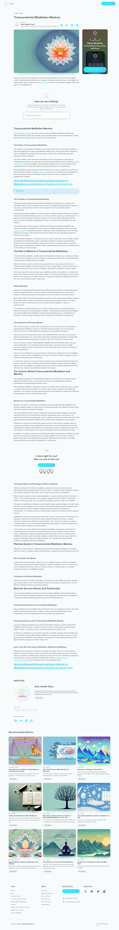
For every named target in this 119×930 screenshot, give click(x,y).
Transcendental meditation (23, 133)
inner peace (42, 172)
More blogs (39, 698)
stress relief (44, 82)
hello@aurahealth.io (28, 924)
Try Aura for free (108, 3)
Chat (19, 924)
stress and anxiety (20, 231)
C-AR (97, 925)
